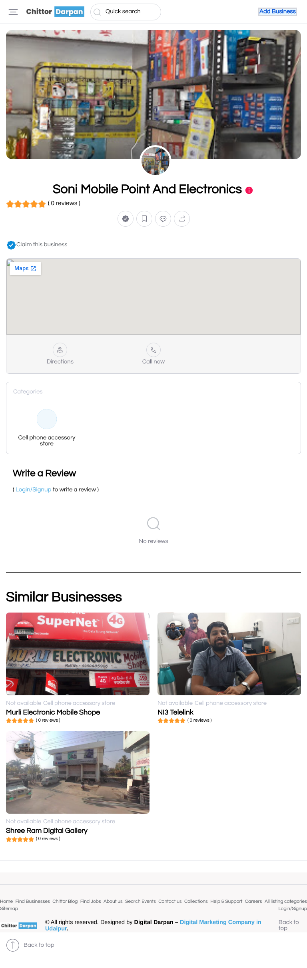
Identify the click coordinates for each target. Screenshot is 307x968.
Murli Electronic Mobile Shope (53, 712)
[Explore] (13, 12)
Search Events (140, 901)
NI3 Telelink (175, 712)
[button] (126, 219)
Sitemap (9, 908)
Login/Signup (292, 908)
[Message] (163, 219)
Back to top (289, 926)
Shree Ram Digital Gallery (47, 830)
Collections (196, 901)
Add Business (277, 12)
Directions (60, 362)
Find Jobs (90, 901)
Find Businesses (33, 901)
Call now (153, 362)
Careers (253, 901)
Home (6, 901)
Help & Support (226, 901)
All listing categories (286, 901)
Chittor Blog (65, 901)
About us (113, 901)
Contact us (169, 901)
